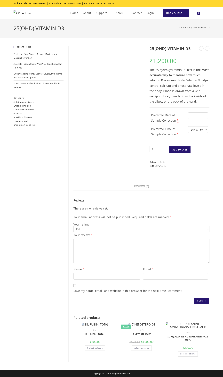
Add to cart (180, 149)
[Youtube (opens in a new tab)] (207, 3)
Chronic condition (22, 105)
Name (78, 269)
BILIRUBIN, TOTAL (95, 334)
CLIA (157, 165)
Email (148, 269)
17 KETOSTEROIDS (141, 334)
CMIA (163, 165)
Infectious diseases (23, 117)
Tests (162, 161)
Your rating (82, 224)
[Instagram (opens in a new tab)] (199, 3)
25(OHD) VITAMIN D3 (199, 27)
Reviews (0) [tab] (141, 186)
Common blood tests (24, 109)
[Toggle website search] (206, 13)
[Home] (177, 27)
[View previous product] (201, 48)
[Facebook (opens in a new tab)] (194, 3)
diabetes (18, 113)
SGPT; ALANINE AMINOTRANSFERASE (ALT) (187, 338)
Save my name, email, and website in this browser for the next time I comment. (127, 291)
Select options (95, 347)
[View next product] (207, 48)
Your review (82, 235)
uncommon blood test (24, 124)
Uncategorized (21, 121)
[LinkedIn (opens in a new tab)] (203, 3)
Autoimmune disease (24, 102)
